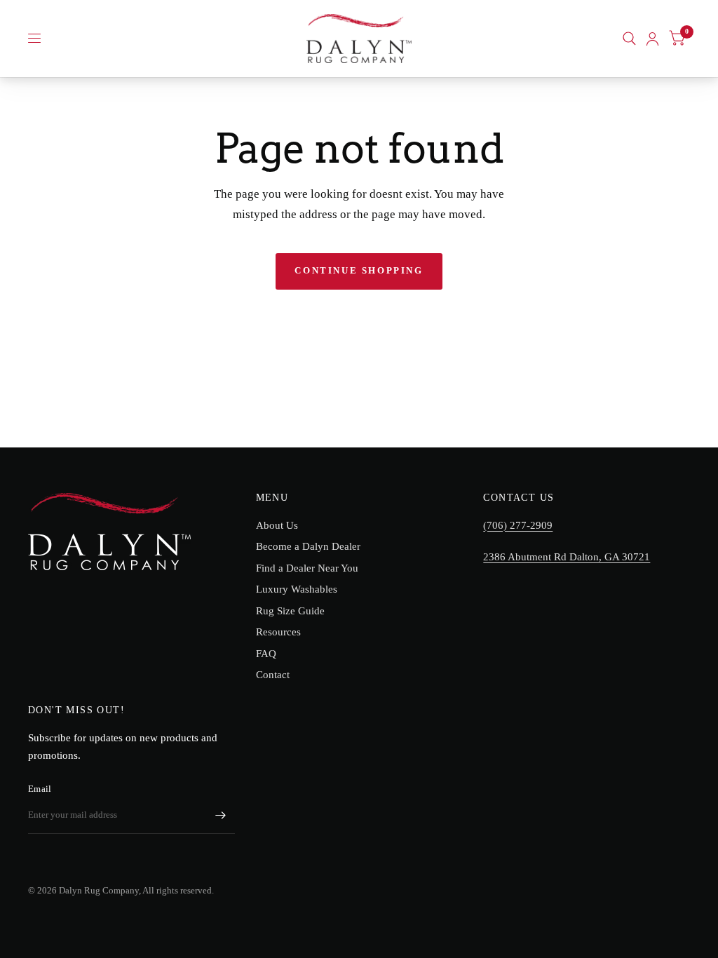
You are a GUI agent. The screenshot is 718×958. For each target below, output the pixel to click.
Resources (278, 631)
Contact (273, 674)
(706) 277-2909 (518, 525)
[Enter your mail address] (221, 815)
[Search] (629, 38)
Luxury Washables (296, 589)
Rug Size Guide (290, 610)
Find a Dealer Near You (307, 568)
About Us (277, 525)
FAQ (266, 653)
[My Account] (652, 38)
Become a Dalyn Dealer (308, 546)
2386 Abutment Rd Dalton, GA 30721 (566, 556)
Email (39, 788)
